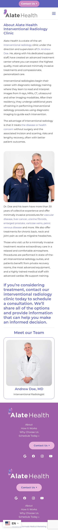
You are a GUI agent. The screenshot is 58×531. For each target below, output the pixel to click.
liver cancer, (21, 219)
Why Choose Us (29, 432)
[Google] (25, 456)
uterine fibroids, (37, 219)
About (29, 424)
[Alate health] (20, 13)
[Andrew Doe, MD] (29, 363)
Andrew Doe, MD (29, 389)
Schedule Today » (29, 435)
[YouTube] (50, 456)
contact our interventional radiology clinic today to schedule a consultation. (28, 296)
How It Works (29, 428)
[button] (54, 13)
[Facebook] (33, 456)
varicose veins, (34, 223)
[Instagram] (42, 456)
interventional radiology (18, 45)
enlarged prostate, (14, 223)
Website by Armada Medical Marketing (29, 526)
